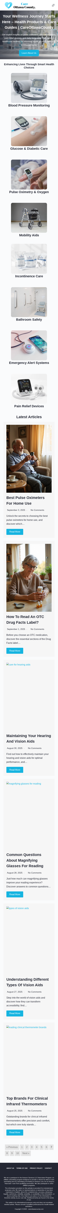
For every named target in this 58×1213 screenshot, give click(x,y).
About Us (10, 1168)
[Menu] (53, 5)
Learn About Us (29, 53)
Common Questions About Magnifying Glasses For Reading (24, 860)
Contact (48, 1168)
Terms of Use (22, 1168)
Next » (25, 1153)
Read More (14, 531)
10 (17, 1153)
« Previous (12, 1147)
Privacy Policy (36, 1168)
